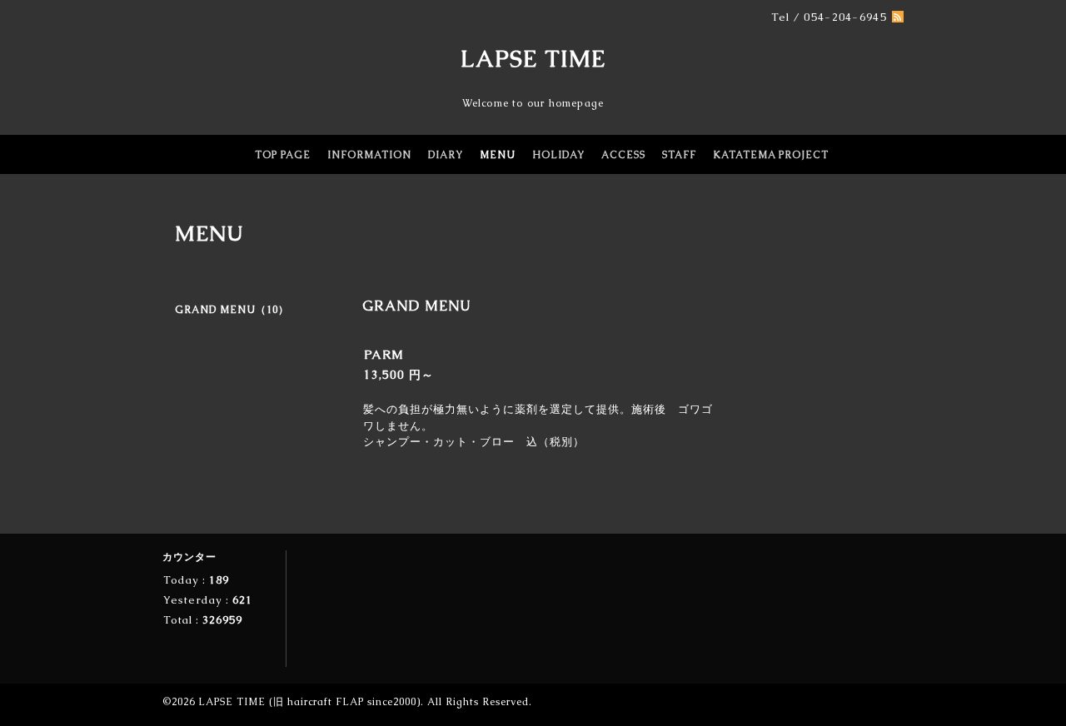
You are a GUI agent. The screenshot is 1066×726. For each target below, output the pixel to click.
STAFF (679, 155)
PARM (384, 354)
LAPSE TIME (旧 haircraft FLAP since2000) (309, 702)
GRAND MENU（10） (232, 309)
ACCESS (623, 155)
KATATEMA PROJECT (771, 155)
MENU (498, 155)
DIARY (445, 155)
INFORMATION (369, 155)
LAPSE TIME (533, 58)
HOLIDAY (558, 155)
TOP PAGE (283, 155)
